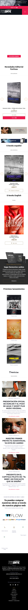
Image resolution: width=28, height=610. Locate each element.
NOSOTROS (14, 595)
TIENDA (14, 589)
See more (14, 243)
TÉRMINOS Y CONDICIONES (14, 600)
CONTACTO (14, 599)
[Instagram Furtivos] (13, 584)
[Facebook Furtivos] (18, 585)
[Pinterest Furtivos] (15, 585)
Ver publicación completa (14, 416)
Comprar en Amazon (14, 190)
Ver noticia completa (14, 56)
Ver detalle (14, 115)
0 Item (14, 7)
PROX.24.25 (14, 592)
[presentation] (2, 99)
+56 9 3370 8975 (14, 578)
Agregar (13, 117)
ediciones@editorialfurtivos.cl (14, 574)
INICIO (14, 587)
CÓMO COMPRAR (14, 594)
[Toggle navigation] (25, 12)
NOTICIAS (14, 597)
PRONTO (14, 281)
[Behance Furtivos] (10, 584)
